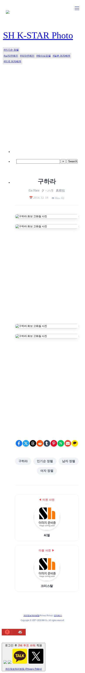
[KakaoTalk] (74, 443)
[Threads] (33, 443)
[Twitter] (26, 443)
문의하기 (58, 615)
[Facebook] (19, 443)
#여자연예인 (27, 55)
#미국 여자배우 (12, 61)
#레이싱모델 (43, 55)
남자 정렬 (68, 461)
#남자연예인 (11, 55)
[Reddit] (40, 443)
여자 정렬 (46, 470)
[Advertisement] (42, 110)
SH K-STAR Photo (38, 35)
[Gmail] (68, 443)
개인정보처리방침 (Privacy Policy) (23, 669)
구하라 (23, 461)
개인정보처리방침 (31, 615)
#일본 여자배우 (61, 55)
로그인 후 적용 (23, 657)
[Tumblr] (47, 443)
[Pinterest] (54, 443)
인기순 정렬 (45, 461)
